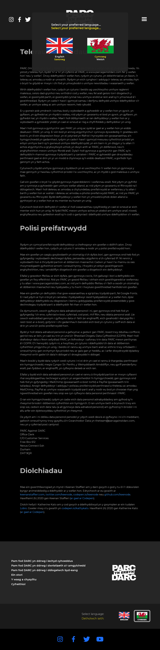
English (59, 58)
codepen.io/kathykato (75, 508)
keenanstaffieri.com (32, 494)
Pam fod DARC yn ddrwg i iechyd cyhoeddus (42, 560)
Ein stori (16, 574)
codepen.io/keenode (85, 494)
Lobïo (23, 508)
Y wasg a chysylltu (23, 579)
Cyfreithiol (18, 584)
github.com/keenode (117, 494)
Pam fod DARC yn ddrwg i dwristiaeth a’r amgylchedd (48, 565)
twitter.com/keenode (59, 494)
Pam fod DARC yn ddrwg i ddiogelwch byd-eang (44, 570)
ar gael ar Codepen (82, 498)
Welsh (100, 58)
